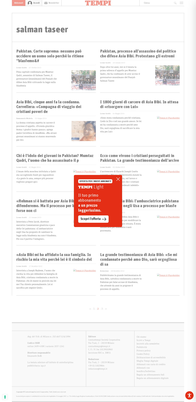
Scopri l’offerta (91, 219)
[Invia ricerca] (175, 3)
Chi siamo (141, 337)
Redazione (104, 271)
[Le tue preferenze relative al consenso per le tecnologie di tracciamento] (5, 397)
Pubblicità (142, 347)
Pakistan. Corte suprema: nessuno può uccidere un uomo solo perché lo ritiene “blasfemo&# (50, 56)
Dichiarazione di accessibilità (151, 357)
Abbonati (18, 3)
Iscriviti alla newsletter (148, 344)
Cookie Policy (143, 354)
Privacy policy (144, 350)
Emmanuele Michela (24, 118)
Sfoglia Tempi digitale (147, 361)
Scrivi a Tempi (144, 340)
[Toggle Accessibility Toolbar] (189, 395)
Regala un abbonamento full (150, 375)
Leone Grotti (21, 67)
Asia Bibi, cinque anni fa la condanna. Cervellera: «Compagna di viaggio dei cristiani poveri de (48, 107)
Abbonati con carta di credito (151, 364)
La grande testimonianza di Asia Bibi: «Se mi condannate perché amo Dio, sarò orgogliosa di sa (138, 260)
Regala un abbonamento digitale (152, 378)
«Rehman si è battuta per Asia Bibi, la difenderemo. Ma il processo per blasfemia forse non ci (52, 206)
